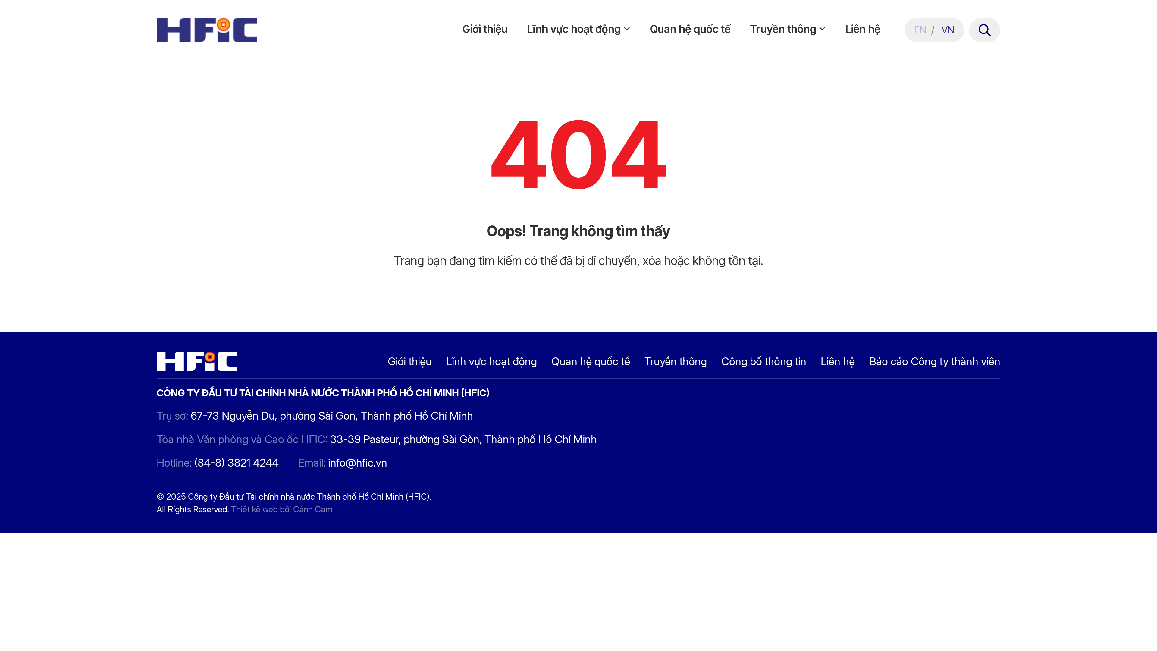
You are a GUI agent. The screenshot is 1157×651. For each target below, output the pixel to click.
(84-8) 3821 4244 (236, 462)
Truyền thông (783, 29)
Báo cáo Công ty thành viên (934, 361)
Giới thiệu (485, 29)
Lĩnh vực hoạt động (574, 29)
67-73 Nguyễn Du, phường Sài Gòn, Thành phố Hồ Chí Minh (332, 415)
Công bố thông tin (763, 361)
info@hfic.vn (357, 462)
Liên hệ (862, 29)
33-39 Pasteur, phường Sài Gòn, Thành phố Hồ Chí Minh (463, 439)
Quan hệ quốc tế (690, 29)
